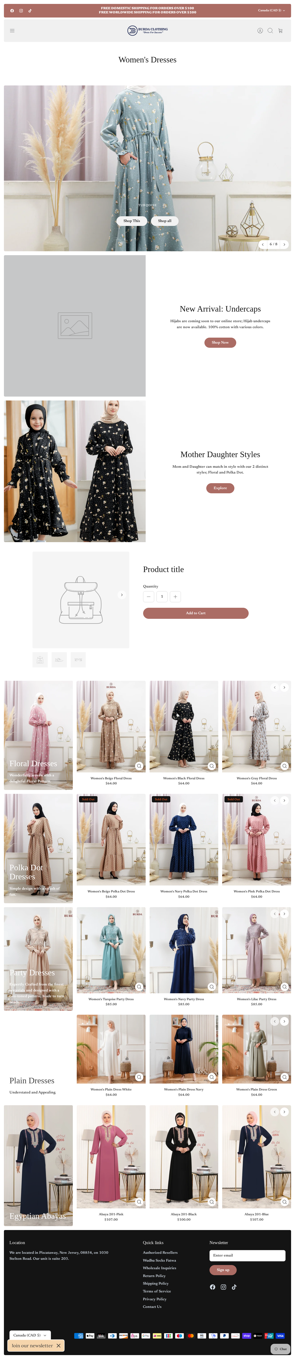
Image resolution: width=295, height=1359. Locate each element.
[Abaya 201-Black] (184, 1156)
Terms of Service (157, 1291)
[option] (147, 168)
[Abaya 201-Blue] (256, 1156)
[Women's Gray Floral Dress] (256, 726)
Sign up (223, 1270)
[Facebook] (12, 10)
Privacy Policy (155, 1299)
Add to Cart (196, 613)
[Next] (213, 10)
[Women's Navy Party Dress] (184, 950)
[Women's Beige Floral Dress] (111, 726)
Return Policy (154, 1276)
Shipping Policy (156, 1284)
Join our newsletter (32, 1345)
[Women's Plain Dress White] (111, 1049)
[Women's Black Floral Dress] (184, 726)
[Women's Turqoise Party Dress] (111, 950)
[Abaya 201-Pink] (111, 1156)
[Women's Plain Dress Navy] (184, 1049)
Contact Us (152, 1307)
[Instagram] (21, 10)
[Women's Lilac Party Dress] (256, 950)
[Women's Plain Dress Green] (256, 1049)
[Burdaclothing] (147, 31)
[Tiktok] (30, 10)
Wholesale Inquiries (159, 1268)
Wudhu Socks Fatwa (159, 1261)
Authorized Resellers (160, 1253)
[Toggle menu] (14, 30)
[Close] (58, 1345)
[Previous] (82, 10)
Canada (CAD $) (269, 10)
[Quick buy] (139, 766)
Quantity (150, 586)
